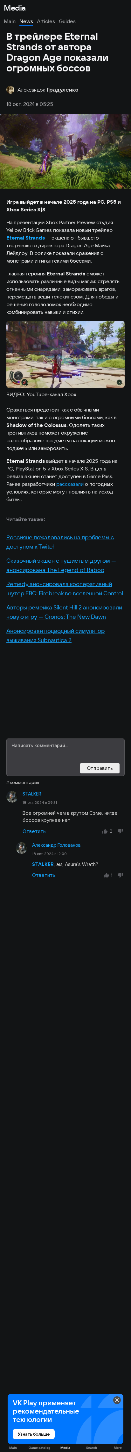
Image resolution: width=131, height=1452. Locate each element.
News (26, 21)
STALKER (32, 794)
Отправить (100, 768)
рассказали (70, 484)
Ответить (34, 831)
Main (10, 21)
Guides (67, 21)
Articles (46, 21)
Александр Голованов (56, 845)
